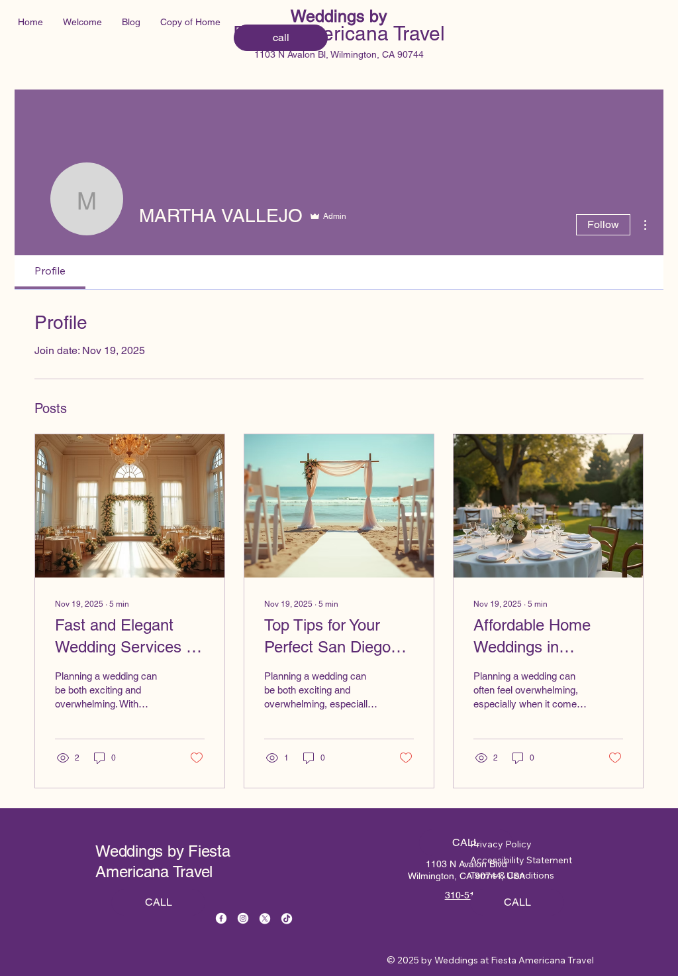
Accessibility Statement (521, 860)
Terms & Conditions (512, 875)
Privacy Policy (501, 844)
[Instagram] (243, 918)
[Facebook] (221, 918)
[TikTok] (286, 918)
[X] (264, 918)
